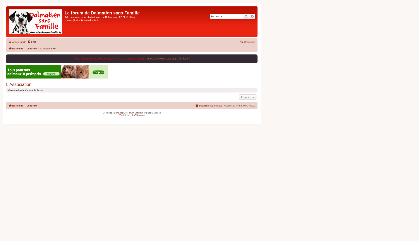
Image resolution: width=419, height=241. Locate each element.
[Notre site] (36, 21)
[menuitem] (31, 42)
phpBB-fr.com (137, 115)
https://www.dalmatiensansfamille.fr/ (168, 58)
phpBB (121, 113)
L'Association (18, 84)
